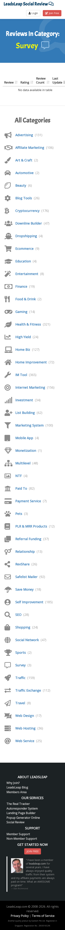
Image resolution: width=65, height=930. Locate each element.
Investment (24, 400)
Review (9, 82)
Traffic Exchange (28, 690)
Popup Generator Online (23, 818)
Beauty (20, 185)
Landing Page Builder (21, 813)
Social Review (15, 822)
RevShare (22, 564)
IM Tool (21, 375)
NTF (18, 476)
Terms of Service (43, 916)
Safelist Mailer (26, 577)
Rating (24, 82)
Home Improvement (31, 362)
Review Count (41, 80)
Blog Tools (23, 198)
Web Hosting (25, 728)
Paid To (21, 488)
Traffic (20, 678)
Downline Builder (28, 223)
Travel (20, 703)
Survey (20, 665)
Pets (18, 513)
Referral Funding (28, 539)
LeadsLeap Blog (17, 787)
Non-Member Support (21, 839)
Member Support (18, 834)
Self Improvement (29, 602)
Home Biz (22, 349)
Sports (20, 652)
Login (34, 13)
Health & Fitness (28, 324)
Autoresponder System (22, 808)
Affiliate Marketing (29, 147)
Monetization (25, 450)
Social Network (27, 640)
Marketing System (29, 425)
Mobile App (24, 438)
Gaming (21, 311)
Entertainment (26, 274)
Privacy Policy (20, 916)
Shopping (22, 627)
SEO (18, 614)
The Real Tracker (18, 804)
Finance (21, 286)
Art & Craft (23, 160)
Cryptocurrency (27, 210)
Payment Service (28, 501)
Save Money (24, 589)
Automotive (24, 173)
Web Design (24, 715)
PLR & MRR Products (31, 526)
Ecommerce (24, 248)
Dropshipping (26, 236)
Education (23, 261)
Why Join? (13, 783)
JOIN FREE (33, 851)
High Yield (23, 337)
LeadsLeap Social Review (26, 4)
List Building (25, 412)
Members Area (16, 792)
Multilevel (23, 463)
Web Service (24, 741)
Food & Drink (25, 299)
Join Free (53, 13)
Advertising (24, 135)
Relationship (25, 551)
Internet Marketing (30, 387)
